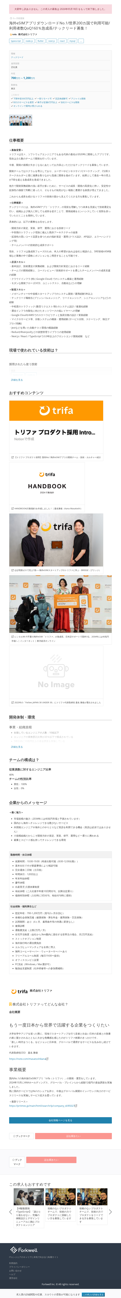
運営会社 (13, 1278)
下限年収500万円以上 (23, 98)
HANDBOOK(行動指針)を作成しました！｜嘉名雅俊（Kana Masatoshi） (48, 508)
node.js (29, 41)
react (62, 41)
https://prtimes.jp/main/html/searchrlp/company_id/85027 (42, 1105)
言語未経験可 (61, 98)
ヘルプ (12, 1274)
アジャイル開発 (78, 98)
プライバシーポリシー (19, 1266)
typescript (16, 41)
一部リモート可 (44, 98)
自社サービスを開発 (70, 102)
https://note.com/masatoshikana (27, 1058)
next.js (51, 41)
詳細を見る (17, 379)
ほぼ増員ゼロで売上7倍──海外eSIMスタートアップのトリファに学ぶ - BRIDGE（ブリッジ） (57, 570)
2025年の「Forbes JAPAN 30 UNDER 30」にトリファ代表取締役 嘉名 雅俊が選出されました (57, 702)
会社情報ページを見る (60, 1120)
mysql (72, 41)
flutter (41, 41)
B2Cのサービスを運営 (23, 102)
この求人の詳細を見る (93, 1294)
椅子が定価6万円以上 (47, 102)
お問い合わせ (15, 1270)
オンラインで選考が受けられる (27, 106)
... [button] (81, 41)
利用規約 (13, 1263)
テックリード (17, 57)
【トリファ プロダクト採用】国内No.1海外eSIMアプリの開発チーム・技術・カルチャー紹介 (57, 457)
